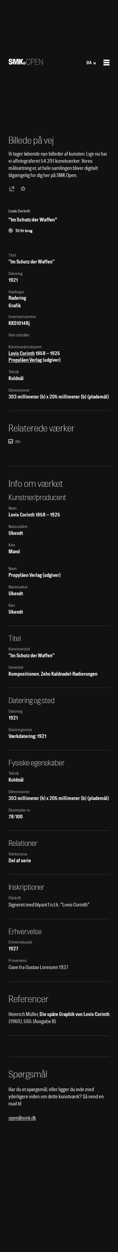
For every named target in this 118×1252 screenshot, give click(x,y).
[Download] (13, 188)
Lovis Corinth (22, 353)
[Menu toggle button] (106, 62)
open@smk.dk (22, 1118)
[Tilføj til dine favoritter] (24, 188)
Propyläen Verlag (25, 360)
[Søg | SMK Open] (26, 63)
